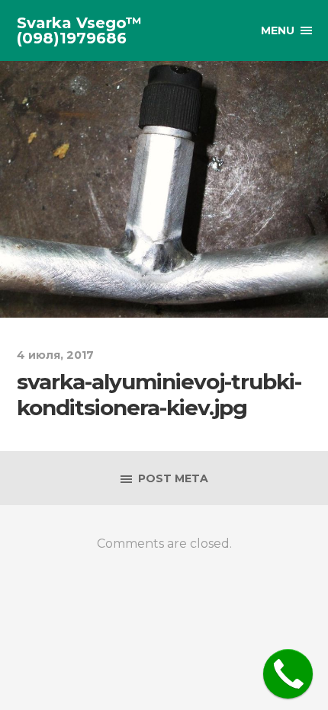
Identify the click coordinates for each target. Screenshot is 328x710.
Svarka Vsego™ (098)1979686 (79, 30)
